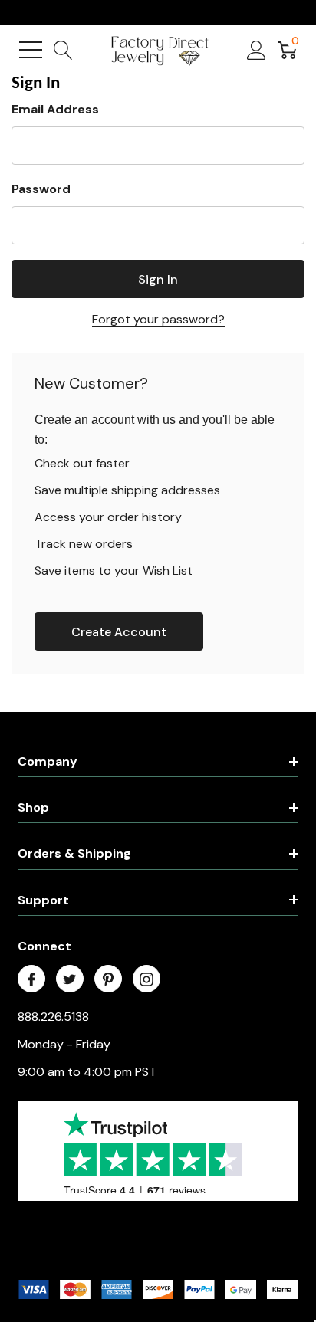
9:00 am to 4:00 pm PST (87, 1072)
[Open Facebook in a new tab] (31, 979)
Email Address (55, 109)
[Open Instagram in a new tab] (146, 979)
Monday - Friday (64, 1044)
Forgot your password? (158, 319)
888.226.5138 (53, 1017)
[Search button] (63, 50)
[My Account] (256, 50)
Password (41, 189)
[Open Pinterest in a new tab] (108, 979)
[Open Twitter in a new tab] (70, 979)
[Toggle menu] (30, 49)
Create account (118, 632)
